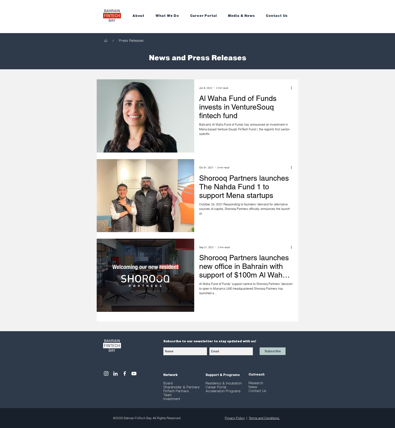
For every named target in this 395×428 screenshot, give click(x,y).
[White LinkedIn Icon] (115, 373)
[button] (141, 16)
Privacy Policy (235, 418)
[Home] (105, 40)
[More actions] (292, 87)
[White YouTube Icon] (134, 373)
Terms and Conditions (264, 418)
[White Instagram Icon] (106, 373)
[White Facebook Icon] (125, 373)
